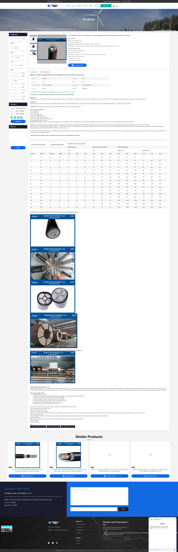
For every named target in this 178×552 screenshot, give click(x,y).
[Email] (21, 117)
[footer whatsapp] (49, 543)
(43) (18, 84)
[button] (9, 458)
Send (123, 509)
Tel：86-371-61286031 (55, 527)
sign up (127, 538)
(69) (17, 69)
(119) (17, 56)
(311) (17, 61)
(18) (17, 93)
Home (67, 5)
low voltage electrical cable (68, 426)
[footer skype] (53, 543)
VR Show (79, 5)
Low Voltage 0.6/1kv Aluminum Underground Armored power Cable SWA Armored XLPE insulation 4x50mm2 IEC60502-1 (27, 470)
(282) (17, 42)
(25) (17, 76)
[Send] (174, 549)
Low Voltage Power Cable (27, 29)
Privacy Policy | (59, 550)
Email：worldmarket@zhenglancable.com (59, 530)
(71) (18, 90)
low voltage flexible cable (53, 426)
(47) (16, 65)
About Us (85, 5)
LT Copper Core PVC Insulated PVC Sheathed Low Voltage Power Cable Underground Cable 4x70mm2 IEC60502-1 (150, 470)
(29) (17, 87)
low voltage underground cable (38, 426)
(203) (16, 47)
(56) (18, 73)
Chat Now (106, 5)
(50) (18, 38)
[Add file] (150, 549)
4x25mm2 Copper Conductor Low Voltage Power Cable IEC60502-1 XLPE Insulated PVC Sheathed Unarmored (109, 470)
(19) (17, 99)
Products (73, 5)
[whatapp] (18, 117)
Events (91, 5)
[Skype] (15, 117)
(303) (17, 51)
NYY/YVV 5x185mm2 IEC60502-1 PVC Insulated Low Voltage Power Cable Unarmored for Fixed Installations (68, 470)
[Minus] (174, 519)
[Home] (52, 6)
